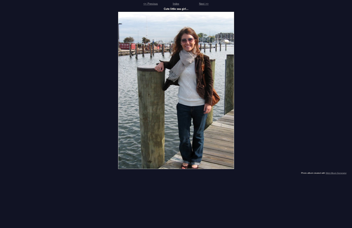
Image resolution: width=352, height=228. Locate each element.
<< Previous (150, 3)
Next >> (204, 3)
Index (176, 3)
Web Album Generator (336, 173)
